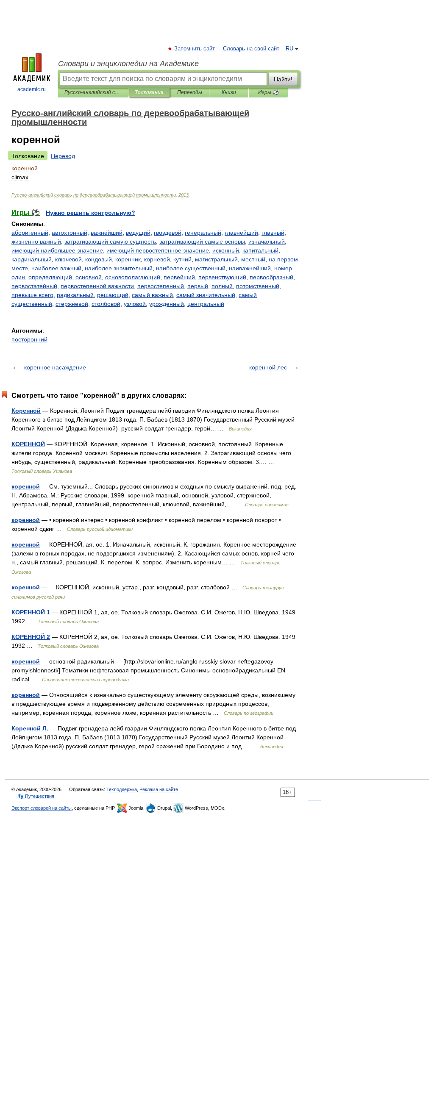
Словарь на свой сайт (251, 49)
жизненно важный (36, 241)
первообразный (271, 277)
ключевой (68, 259)
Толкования (149, 92)
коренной (25, 486)
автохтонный (69, 232)
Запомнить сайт (195, 49)
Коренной (26, 410)
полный (222, 286)
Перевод (63, 156)
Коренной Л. (29, 728)
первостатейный (34, 286)
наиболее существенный (190, 268)
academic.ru (31, 89)
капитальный (260, 250)
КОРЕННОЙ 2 (30, 636)
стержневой (72, 303)
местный (253, 259)
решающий (112, 295)
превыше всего (32, 295)
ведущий (138, 232)
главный (273, 232)
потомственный (257, 286)
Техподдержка (121, 789)
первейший (179, 277)
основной (88, 277)
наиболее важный (56, 268)
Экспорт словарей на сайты (41, 808)
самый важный (152, 295)
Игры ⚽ (268, 92)
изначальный (266, 241)
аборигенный (29, 232)
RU (289, 49)
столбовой (106, 303)
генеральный (203, 232)
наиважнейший (250, 268)
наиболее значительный (119, 268)
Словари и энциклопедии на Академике (128, 63)
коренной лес (268, 367)
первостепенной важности (97, 286)
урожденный (166, 303)
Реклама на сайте (158, 789)
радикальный (75, 295)
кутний (182, 259)
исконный (225, 250)
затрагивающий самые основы (202, 241)
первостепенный (160, 286)
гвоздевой (167, 232)
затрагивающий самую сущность (110, 241)
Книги (229, 92)
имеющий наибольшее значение (57, 250)
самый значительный (205, 295)
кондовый (98, 259)
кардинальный (31, 259)
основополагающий (132, 277)
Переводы (189, 92)
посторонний (29, 339)
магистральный (216, 259)
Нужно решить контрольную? (90, 212)
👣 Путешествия (36, 796)
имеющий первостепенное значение (157, 250)
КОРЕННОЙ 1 (30, 612)
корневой (157, 259)
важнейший (106, 232)
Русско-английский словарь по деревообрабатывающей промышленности (93, 92)
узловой (135, 303)
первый (197, 286)
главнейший (241, 232)
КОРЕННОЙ (28, 444)
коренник (128, 259)
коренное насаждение (55, 367)
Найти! (283, 79)
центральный (205, 303)
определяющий (50, 277)
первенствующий (222, 277)
